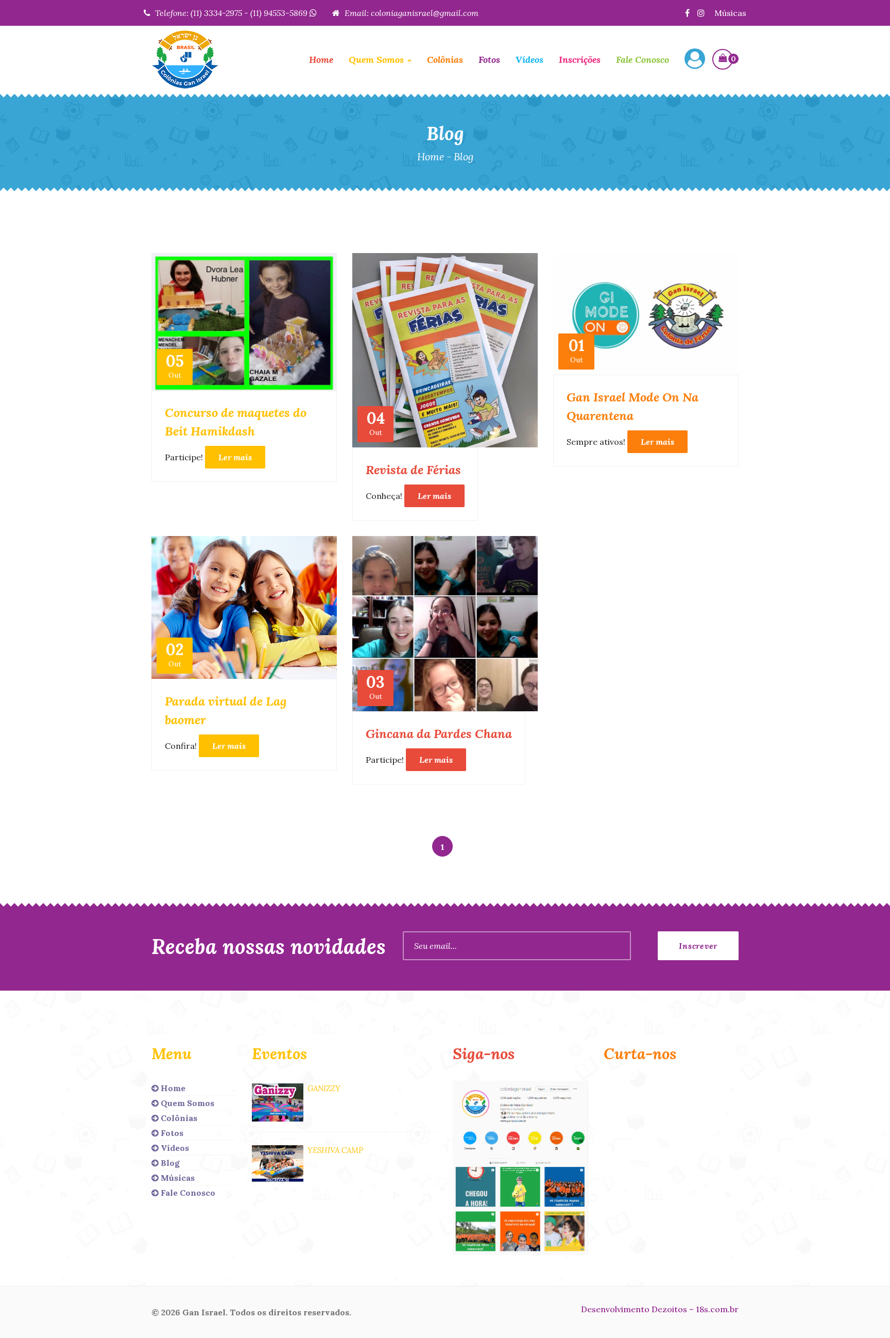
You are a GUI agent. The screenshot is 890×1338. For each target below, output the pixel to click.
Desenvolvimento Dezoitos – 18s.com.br (660, 1309)
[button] (695, 60)
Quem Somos (186, 1103)
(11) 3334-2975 (216, 13)
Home (321, 59)
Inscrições (580, 59)
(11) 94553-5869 (280, 13)
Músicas (730, 13)
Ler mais (235, 457)
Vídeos (529, 59)
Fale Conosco (642, 59)
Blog (169, 1163)
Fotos (489, 59)
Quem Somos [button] (377, 59)
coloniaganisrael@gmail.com (424, 13)
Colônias (445, 59)
